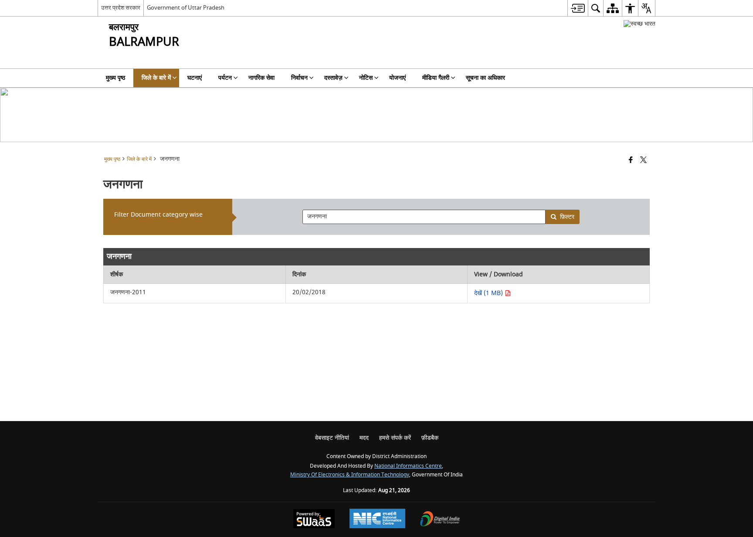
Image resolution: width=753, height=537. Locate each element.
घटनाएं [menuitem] (194, 77)
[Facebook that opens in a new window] (630, 160)
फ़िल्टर (567, 216)
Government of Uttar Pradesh (185, 7)
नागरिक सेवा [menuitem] (261, 77)
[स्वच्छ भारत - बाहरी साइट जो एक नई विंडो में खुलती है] (639, 23)
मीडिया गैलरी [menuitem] (435, 77)
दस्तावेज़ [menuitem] (333, 77)
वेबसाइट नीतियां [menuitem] (332, 437)
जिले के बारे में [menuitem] (156, 77)
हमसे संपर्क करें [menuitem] (395, 437)
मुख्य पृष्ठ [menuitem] (115, 77)
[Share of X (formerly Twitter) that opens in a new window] (643, 160)
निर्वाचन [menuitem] (299, 77)
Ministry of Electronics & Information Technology (349, 475)
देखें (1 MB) (489, 293)
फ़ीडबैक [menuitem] (429, 437)
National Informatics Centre (408, 466)
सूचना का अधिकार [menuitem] (485, 77)
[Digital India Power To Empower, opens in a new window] (440, 520)
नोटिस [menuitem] (366, 77)
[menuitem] (577, 8)
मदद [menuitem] (364, 437)
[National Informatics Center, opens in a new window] (377, 519)
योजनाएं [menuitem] (397, 77)
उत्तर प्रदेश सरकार (120, 7)
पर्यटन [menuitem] (225, 77)
